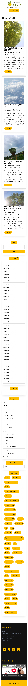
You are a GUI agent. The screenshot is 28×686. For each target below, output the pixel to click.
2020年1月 (6, 290)
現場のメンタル (15, 575)
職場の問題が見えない (10, 594)
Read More (8, 72)
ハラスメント (8, 496)
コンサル (7, 486)
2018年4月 (6, 356)
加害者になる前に (6, 640)
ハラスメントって (9, 505)
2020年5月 (6, 277)
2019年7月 (6, 309)
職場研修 (15, 598)
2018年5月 (6, 353)
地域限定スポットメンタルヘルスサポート (11, 633)
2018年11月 (6, 334)
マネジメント (8, 523)
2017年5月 (6, 369)
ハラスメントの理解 (10, 509)
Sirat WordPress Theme (9, 682)
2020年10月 (6, 271)
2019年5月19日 (9, 109)
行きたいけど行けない (10, 603)
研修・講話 (4, 631)
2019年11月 (6, 296)
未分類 (5, 443)
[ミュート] (22, 675)
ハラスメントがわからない (12, 500)
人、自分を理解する (8, 427)
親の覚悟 (7, 607)
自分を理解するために (8, 453)
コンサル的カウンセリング (12, 491)
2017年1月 (6, 381)
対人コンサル (19, 562)
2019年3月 (6, 321)
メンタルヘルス (19, 523)
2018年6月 (6, 350)
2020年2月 (6, 287)
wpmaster (18, 52)
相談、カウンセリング (7, 638)
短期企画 (5, 450)
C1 (4, 402)
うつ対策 (7, 477)
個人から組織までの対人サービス (14, 7)
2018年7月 (6, 347)
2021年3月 (6, 265)
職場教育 (7, 598)
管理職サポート (9, 589)
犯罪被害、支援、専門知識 (9, 446)
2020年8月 (6, 274)
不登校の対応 (8, 532)
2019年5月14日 (9, 165)
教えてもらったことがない (12, 571)
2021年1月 (6, 268)
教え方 (6, 575)
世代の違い (18, 532)
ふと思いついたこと (8, 418)
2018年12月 (6, 331)
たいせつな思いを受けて (9, 415)
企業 (4, 431)
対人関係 (5, 440)
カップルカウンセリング (11, 482)
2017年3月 (6, 375)
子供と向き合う (9, 557)
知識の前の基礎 (9, 585)
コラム (5, 412)
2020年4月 (6, 280)
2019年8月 (6, 306)
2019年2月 (6, 325)
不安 (6, 528)
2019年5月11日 (9, 212)
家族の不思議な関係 (8, 437)
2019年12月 (6, 293)
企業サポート (16, 548)
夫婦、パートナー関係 (8, 434)
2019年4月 (6, 318)
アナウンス (6, 409)
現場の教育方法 (9, 580)
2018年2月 (6, 363)
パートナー (20, 519)
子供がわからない (17, 552)
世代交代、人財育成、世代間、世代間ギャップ (13, 538)
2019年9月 (6, 303)
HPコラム (5, 405)
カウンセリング (17, 477)
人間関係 (7, 548)
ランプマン (6, 424)
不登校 (12, 528)
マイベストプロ (7, 421)
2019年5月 (6, 315)
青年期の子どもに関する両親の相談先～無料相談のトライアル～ (13, 208)
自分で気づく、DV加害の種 (8, 636)
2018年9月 (6, 340)
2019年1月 (6, 328)
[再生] (4, 675)
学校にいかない (9, 562)
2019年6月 (6, 312)
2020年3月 (6, 284)
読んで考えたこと (7, 456)
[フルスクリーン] (24, 675)
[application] (14, 670)
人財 (15, 543)
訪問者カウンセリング (10, 612)
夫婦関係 (7, 552)
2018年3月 (6, 359)
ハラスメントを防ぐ (10, 514)
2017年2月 (6, 378)
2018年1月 (6, 366)
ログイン (5, 392)
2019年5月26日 (9, 52)
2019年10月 (6, 299)
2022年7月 (6, 262)
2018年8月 (6, 344)
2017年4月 (6, 372)
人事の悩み (8, 543)
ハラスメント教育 (9, 519)
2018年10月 (6, 337)
